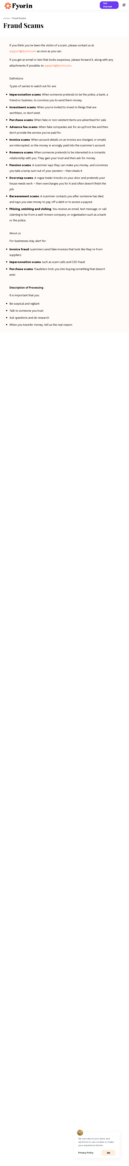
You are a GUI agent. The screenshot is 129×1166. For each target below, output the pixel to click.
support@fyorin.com (22, 51)
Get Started (107, 5)
